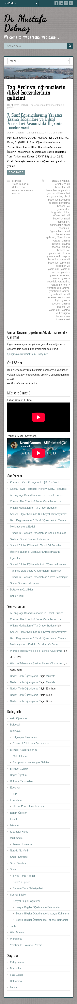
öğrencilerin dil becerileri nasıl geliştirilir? (61, 218)
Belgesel (15, 724)
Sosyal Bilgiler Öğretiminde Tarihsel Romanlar (42, 919)
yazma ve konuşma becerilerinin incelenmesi (63, 314)
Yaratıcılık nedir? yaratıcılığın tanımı (58, 286)
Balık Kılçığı (17, 595)
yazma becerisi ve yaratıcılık (59, 306)
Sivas (13, 869)
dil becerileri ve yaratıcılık (58, 195)
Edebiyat (15, 787)
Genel (13, 819)
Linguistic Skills (60, 212)
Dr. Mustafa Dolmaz (25, 23)
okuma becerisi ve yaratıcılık (59, 250)
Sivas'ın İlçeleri (21, 882)
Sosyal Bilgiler (18, 894)
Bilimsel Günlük (19, 768)
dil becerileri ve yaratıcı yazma (58, 190)
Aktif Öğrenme (18, 718)
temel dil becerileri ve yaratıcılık (59, 265)
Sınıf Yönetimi (18, 863)
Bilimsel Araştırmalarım (20, 182)
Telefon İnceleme (22, 844)
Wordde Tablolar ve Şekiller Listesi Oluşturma (36, 650)
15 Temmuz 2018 (36, 132)
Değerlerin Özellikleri (22, 589)
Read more (16, 172)
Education (16, 800)
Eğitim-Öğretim (18, 812)
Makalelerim (18, 187)
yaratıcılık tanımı (59, 291)
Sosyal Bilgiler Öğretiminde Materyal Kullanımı (42, 913)
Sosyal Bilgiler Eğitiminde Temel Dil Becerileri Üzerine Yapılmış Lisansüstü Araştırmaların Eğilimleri (36, 552)
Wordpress (16, 938)
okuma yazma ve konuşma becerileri (58, 256)
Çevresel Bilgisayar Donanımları (31, 743)
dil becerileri (62, 185)
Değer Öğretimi (18, 775)
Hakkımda (16, 981)
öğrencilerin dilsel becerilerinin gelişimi (58, 234)
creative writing (60, 180)
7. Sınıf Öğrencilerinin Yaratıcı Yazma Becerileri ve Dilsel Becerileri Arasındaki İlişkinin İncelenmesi (35, 121)
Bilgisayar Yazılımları (25, 737)
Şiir (15, 793)
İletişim (14, 987)
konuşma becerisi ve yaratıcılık (63, 206)
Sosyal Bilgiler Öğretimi (26, 900)
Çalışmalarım (17, 962)
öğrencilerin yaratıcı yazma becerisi (61, 240)
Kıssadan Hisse (19, 831)
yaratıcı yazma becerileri (60, 274)
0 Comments (56, 132)
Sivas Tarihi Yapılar (24, 875)
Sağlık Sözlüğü (18, 856)
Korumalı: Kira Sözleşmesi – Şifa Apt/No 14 (35, 482)
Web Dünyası (17, 932)
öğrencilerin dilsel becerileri (60, 226)
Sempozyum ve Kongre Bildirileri (31, 762)
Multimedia (16, 838)
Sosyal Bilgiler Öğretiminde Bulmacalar (38, 907)
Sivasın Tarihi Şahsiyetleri (28, 888)
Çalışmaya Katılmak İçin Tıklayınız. (28, 354)
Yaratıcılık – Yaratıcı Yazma (26, 945)
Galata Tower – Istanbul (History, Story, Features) (38, 488)
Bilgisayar (15, 730)
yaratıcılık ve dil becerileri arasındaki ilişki (58, 297)
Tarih (13, 926)
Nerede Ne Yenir (19, 850)
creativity (60, 183)
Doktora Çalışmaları (21, 781)
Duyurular (15, 968)
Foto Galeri (16, 974)
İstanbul (14, 825)
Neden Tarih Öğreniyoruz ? (25, 676)
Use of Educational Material (28, 806)
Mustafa (20, 132)
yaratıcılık (63, 281)
